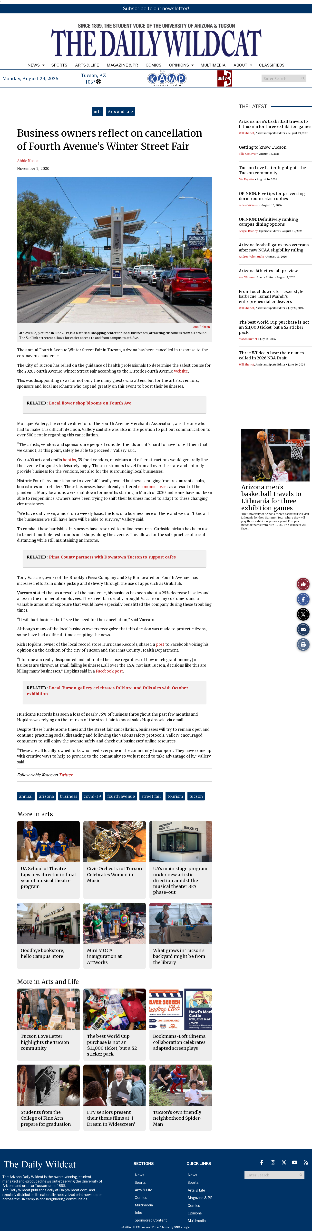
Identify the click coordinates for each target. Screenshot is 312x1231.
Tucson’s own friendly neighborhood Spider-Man (177, 1118)
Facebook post (109, 671)
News (34, 65)
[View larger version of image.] (114, 250)
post (160, 644)
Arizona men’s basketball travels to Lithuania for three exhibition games (275, 124)
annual (26, 796)
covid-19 (92, 796)
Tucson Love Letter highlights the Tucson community (272, 170)
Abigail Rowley (248, 231)
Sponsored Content (151, 1220)
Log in (187, 1227)
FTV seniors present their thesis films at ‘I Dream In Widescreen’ (111, 1118)
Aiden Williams (249, 205)
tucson (196, 796)
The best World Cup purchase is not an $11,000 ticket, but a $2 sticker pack (274, 327)
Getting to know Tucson (262, 147)
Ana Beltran (201, 327)
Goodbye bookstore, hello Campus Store (42, 953)
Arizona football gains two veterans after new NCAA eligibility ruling (274, 247)
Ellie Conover (247, 153)
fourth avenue (121, 796)
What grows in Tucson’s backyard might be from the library (179, 956)
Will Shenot (246, 133)
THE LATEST (253, 106)
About (240, 65)
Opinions (179, 65)
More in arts (35, 814)
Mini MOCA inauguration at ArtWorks (104, 956)
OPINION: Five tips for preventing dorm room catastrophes (272, 196)
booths (69, 459)
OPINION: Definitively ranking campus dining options (268, 222)
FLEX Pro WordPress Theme (151, 1227)
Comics (153, 65)
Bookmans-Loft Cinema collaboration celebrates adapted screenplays (179, 1042)
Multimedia (213, 65)
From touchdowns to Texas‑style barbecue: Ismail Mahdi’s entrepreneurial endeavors (271, 296)
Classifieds (271, 65)
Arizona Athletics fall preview (268, 270)
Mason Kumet (248, 339)
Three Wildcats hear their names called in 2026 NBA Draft (271, 355)
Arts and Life (120, 111)
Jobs (138, 1213)
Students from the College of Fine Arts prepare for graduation (46, 1118)
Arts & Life (87, 65)
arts (97, 111)
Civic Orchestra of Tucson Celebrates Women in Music (114, 874)
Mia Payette (246, 179)
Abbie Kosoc (28, 160)
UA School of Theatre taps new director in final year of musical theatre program (48, 877)
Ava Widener (247, 277)
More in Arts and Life (48, 982)
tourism (175, 796)
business (68, 796)
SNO (177, 1227)
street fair (151, 796)
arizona (46, 796)
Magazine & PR (122, 65)
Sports (59, 65)
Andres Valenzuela (251, 256)
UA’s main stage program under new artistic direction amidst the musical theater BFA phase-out (180, 880)
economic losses (153, 486)
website (181, 371)
